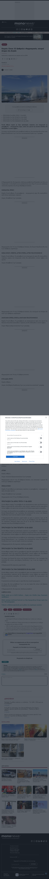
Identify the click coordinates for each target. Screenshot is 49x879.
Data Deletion (17, 461)
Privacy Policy (32, 461)
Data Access (24, 461)
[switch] (40, 438)
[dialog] (24, 439)
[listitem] (24, 435)
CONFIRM (15, 456)
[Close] (46, 418)
